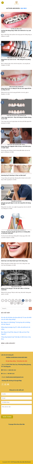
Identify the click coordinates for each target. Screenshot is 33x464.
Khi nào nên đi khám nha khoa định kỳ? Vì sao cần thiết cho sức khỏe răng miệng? (16, 318)
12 (11, 303)
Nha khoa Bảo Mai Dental (24, 462)
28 (18, 303)
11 (30, 300)
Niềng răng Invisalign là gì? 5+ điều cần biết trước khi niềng (15, 328)
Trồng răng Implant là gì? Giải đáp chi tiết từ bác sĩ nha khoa (16, 338)
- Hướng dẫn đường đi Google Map (11, 380)
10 (26, 300)
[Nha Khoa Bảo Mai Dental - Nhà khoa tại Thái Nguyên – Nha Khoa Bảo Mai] (16, 2)
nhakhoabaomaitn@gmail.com (14, 377)
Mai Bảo (24, 8)
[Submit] (30, 308)
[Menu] (2, 2)
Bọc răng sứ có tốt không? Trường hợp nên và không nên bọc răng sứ (15, 323)
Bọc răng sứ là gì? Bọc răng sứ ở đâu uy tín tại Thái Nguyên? (15, 333)
